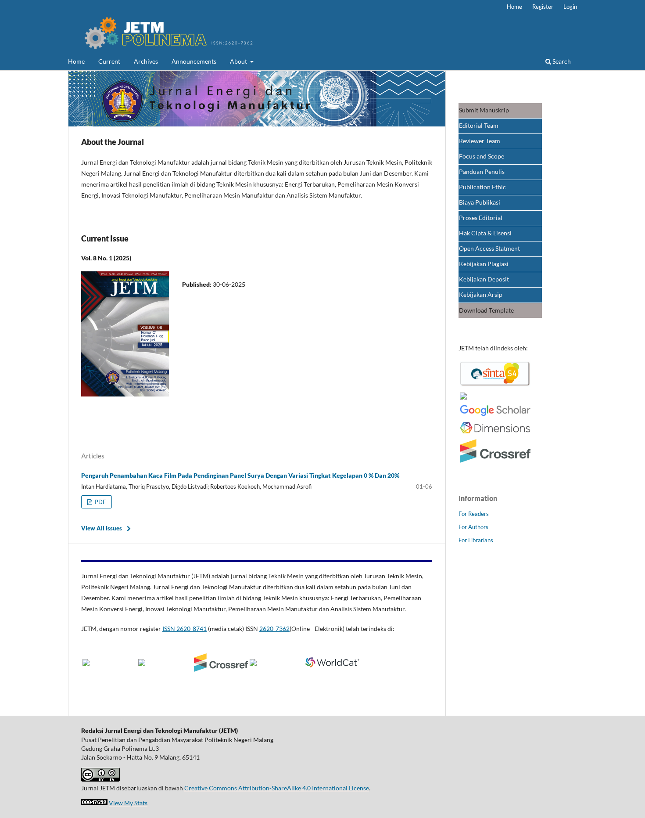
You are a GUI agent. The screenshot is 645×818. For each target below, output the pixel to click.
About (239, 61)
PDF (99, 501)
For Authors (473, 526)
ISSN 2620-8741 (184, 628)
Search (561, 61)
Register (542, 6)
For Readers (474, 513)
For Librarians (476, 540)
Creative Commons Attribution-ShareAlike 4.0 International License (276, 788)
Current (109, 61)
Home (76, 61)
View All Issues (101, 528)
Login (570, 6)
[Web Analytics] (94, 803)
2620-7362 (274, 628)
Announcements (194, 61)
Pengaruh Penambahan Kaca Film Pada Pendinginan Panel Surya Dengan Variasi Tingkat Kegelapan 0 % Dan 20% (240, 475)
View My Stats (128, 803)
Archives (146, 61)
